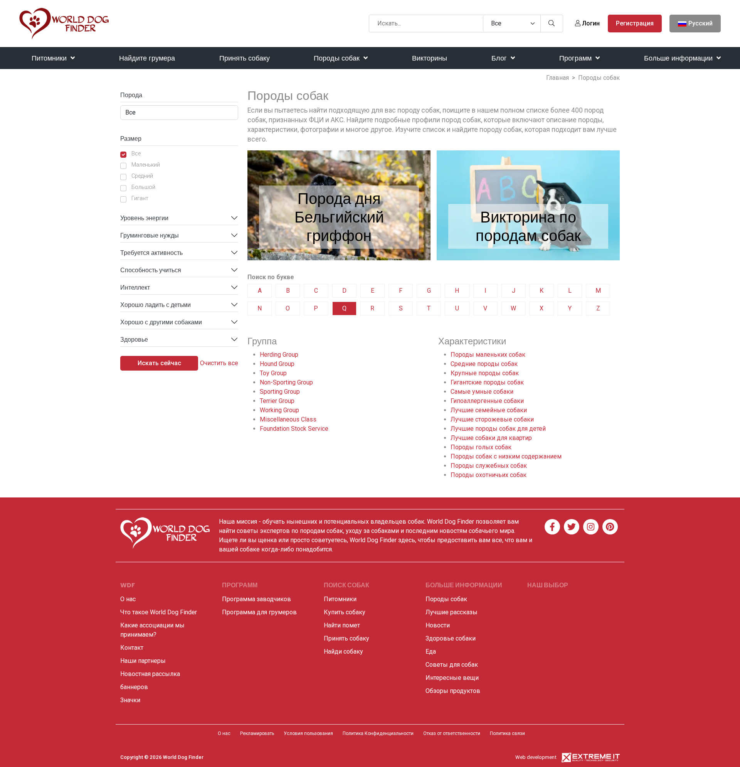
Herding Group (279, 354)
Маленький (145, 165)
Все (136, 153)
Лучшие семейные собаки (489, 410)
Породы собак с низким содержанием (506, 456)
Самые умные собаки (482, 391)
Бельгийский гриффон (339, 226)
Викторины (429, 58)
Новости (438, 625)
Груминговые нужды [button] (149, 235)
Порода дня (339, 198)
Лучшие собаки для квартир (491, 438)
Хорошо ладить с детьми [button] (155, 304)
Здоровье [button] (134, 339)
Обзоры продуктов (453, 691)
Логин (590, 23)
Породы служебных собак (489, 465)
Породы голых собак (481, 447)
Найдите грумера (147, 58)
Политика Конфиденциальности (378, 733)
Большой (143, 187)
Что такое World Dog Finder (158, 612)
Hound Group (277, 363)
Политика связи (507, 733)
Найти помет (342, 625)
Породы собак (338, 58)
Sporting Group (280, 391)
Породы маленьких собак (488, 354)
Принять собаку (244, 58)
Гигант (139, 198)
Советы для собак (452, 664)
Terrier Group (277, 401)
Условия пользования (308, 733)
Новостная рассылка (150, 674)
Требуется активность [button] (151, 252)
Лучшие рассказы (452, 612)
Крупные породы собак (485, 373)
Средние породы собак (484, 363)
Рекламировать (257, 733)
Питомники (50, 58)
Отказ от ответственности (451, 733)
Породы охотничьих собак (488, 475)
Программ (576, 58)
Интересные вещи (452, 677)
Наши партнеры (143, 660)
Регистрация (635, 23)
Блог (500, 58)
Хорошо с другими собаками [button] (161, 322)
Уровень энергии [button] (144, 218)
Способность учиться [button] (150, 270)
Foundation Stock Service (294, 428)
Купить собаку (344, 612)
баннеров (134, 687)
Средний (142, 176)
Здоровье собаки (451, 638)
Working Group (279, 410)
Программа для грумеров (259, 612)
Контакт (131, 647)
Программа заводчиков (256, 599)
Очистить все (219, 363)
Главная (557, 77)
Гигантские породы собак (487, 382)
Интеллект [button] (135, 287)
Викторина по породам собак (528, 226)
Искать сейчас (159, 363)
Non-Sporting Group (286, 382)
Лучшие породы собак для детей (498, 428)
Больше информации (679, 58)
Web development (536, 757)
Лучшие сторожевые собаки (492, 419)
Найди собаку (343, 651)
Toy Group (273, 373)
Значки (130, 700)
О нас (128, 599)
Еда (431, 651)
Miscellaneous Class (288, 419)
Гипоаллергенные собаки (487, 401)
